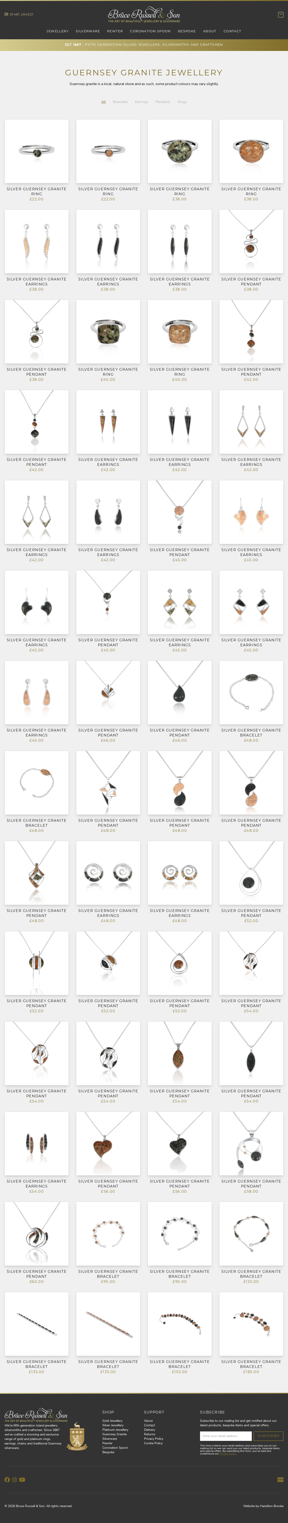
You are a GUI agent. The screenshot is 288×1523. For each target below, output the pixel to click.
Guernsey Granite (114, 1434)
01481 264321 (22, 14)
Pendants (162, 102)
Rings (182, 102)
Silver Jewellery (113, 1425)
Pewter (115, 31)
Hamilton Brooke (272, 1506)
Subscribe (268, 1436)
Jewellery (58, 31)
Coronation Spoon (150, 31)
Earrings (141, 102)
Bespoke (187, 31)
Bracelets (120, 102)
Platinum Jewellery (115, 1430)
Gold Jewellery (112, 1421)
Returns (149, 1434)
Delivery (149, 1430)
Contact (232, 31)
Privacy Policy (153, 1439)
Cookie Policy (153, 1443)
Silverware (88, 31)
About (209, 31)
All (103, 102)
